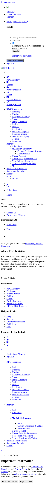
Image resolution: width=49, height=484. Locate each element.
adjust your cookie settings (25, 474)
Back (14, 367)
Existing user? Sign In (17, 21)
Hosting (15, 114)
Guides (10, 85)
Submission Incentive (16, 171)
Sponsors (10, 17)
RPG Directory (13, 80)
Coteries (15, 139)
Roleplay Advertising (21, 116)
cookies (4, 471)
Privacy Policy (21, 469)
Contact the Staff (14, 14)
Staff (9, 326)
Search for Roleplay (20, 136)
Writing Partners (13, 294)
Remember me (18, 46)
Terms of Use (37, 466)
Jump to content (8, 2)
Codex (9, 94)
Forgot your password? (22, 56)
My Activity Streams (21, 149)
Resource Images (19, 134)
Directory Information (16, 322)
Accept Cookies (10, 481)
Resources (16, 141)
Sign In (16, 51)
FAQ (9, 317)
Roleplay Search (14, 104)
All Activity (17, 146)
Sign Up (10, 63)
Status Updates (23, 154)
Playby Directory (14, 90)
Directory (16, 111)
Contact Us (11, 213)
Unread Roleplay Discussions (24, 158)
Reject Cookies (26, 481)
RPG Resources (14, 109)
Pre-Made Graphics (20, 131)
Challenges (17, 129)
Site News (11, 12)
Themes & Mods (14, 99)
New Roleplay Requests (22, 161)
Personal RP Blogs (15, 303)
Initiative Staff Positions (17, 168)
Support (10, 319)
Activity (10, 144)
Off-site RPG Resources (17, 306)
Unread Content (19, 156)
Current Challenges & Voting (29, 151)
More (14, 166)
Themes (15, 126)
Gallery (10, 173)
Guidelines (11, 324)
